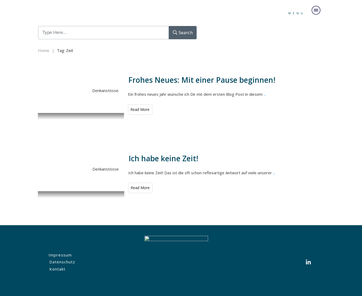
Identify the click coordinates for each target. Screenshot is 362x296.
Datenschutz (62, 261)
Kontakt (57, 269)
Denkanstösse (105, 90)
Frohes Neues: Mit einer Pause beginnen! (201, 80)
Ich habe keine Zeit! (163, 158)
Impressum (60, 255)
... (265, 94)
